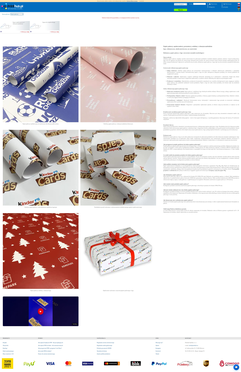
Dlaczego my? (159, 342)
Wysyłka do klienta (102, 351)
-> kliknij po (24, 31)
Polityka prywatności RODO (104, 348)
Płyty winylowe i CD (8, 354)
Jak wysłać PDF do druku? (44, 351)
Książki (5, 342)
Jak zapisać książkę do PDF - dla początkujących (50, 342)
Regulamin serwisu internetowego (105, 342)
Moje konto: (214, 4)
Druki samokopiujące (8, 351)
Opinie (157, 345)
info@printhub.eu (193, 345)
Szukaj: (191, 4)
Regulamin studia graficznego (104, 345)
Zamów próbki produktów (103, 354)
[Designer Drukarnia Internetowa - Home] (12, 6)
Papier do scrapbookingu (48, 22)
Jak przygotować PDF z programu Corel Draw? (50, 348)
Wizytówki (5, 345)
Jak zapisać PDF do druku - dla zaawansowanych (50, 345)
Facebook (158, 351)
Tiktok (157, 354)
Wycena (180, 10)
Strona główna (5, 14)
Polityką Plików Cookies (132, 1)
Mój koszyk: (228, 4)
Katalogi (5, 348)
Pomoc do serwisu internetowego (46, 354)
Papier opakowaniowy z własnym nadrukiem (19, 23)
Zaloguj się (212, 7)
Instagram (158, 348)
